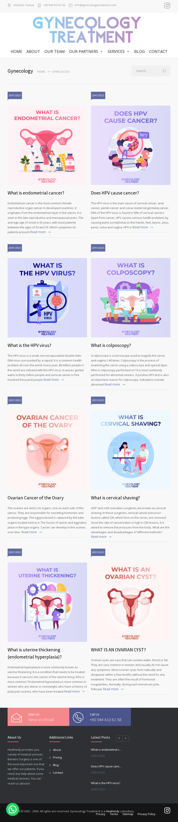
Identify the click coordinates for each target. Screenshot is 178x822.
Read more (38, 232)
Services (116, 51)
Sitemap (127, 814)
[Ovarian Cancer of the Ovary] (47, 450)
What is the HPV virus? (29, 345)
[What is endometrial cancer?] (47, 145)
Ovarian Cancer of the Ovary (36, 498)
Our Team (54, 51)
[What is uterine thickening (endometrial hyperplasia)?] (47, 602)
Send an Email (41, 719)
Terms (114, 814)
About (33, 51)
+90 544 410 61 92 (54, 5)
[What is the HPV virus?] (47, 297)
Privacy (100, 814)
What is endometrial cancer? (36, 193)
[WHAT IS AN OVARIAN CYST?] (130, 602)
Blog (139, 51)
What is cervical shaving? (115, 498)
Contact (158, 51)
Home (16, 51)
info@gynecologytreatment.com (95, 5)
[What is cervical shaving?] (130, 450)
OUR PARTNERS (83, 51)
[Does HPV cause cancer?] (130, 145)
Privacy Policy (146, 814)
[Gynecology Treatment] (89, 30)
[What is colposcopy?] (130, 297)
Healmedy (112, 811)
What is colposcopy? (111, 345)
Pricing (57, 757)
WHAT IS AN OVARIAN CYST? (118, 650)
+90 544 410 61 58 (105, 719)
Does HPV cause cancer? (115, 193)
